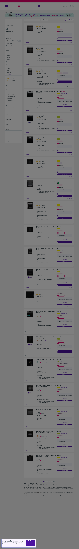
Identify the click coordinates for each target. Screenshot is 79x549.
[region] (18, 543)
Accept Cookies (30, 540)
